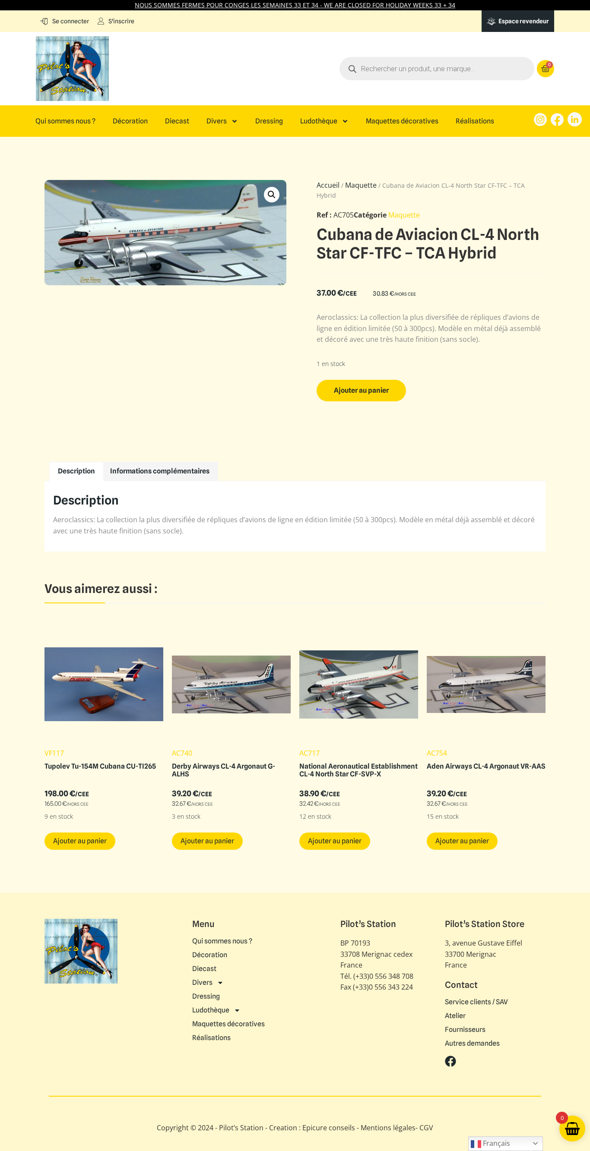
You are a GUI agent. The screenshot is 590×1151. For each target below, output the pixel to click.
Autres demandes (472, 1043)
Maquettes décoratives (402, 121)
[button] (271, 194)
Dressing (269, 121)
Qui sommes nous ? (65, 121)
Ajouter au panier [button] (80, 841)
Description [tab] (76, 471)
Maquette (361, 185)
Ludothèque (318, 121)
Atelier (455, 1015)
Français (495, 1143)
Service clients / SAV (476, 1002)
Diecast (177, 121)
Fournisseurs (465, 1029)
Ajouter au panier (361, 390)
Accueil (328, 185)
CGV (426, 1127)
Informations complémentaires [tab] (159, 471)
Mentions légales (388, 1127)
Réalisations (475, 121)
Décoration (130, 121)
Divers (216, 121)
